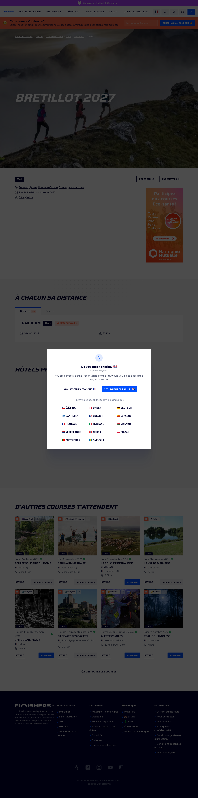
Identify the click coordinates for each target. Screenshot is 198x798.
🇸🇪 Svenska (96, 440)
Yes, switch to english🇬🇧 (119, 389)
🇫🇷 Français (69, 424)
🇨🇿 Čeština (69, 408)
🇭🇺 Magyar (124, 424)
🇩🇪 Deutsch (124, 408)
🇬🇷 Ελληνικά (70, 416)
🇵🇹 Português (71, 440)
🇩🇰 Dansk (95, 408)
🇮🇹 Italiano (96, 424)
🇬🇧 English (96, 416)
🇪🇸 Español (124, 416)
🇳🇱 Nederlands (71, 432)
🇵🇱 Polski (123, 432)
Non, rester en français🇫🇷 (79, 389)
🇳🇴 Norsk (95, 432)
